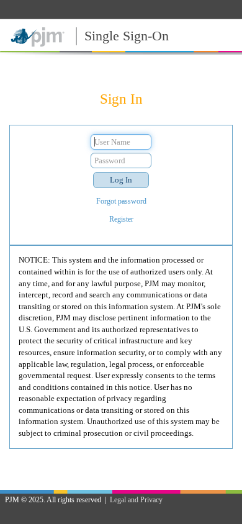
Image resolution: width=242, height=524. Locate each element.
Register (121, 219)
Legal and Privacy (136, 499)
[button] (121, 180)
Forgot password (121, 201)
